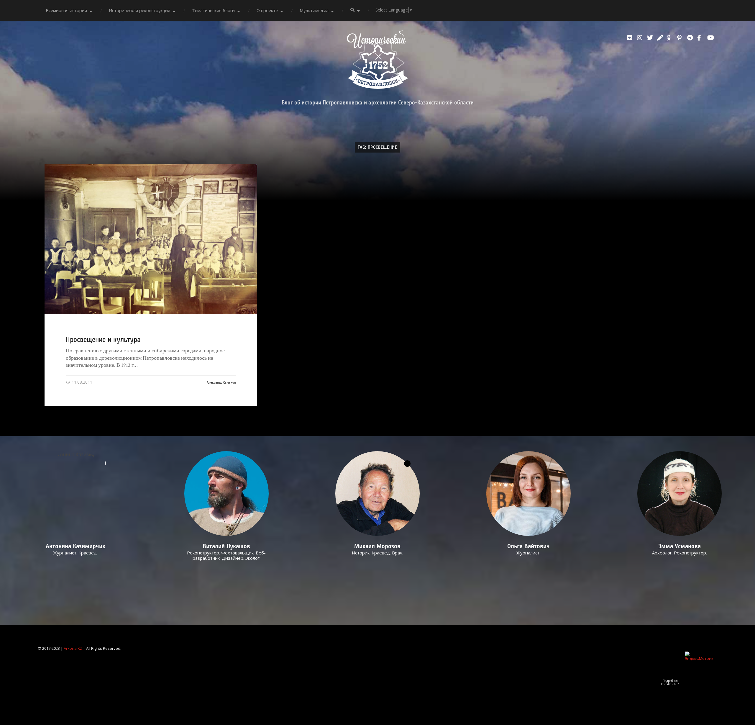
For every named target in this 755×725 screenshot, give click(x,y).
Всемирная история (66, 10)
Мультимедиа (314, 10)
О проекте (267, 10)
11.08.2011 (81, 382)
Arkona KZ (73, 648)
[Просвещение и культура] (151, 239)
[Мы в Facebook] (700, 37)
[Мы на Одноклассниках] (670, 37)
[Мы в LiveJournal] (660, 37)
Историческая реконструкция (139, 10)
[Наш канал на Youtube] (710, 37)
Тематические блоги (213, 10)
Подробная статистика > (670, 682)
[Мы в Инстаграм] (640, 37)
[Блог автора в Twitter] (650, 37)
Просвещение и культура (103, 339)
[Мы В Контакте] (630, 37)
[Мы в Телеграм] (690, 37)
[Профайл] (226, 493)
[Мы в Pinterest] (680, 37)
